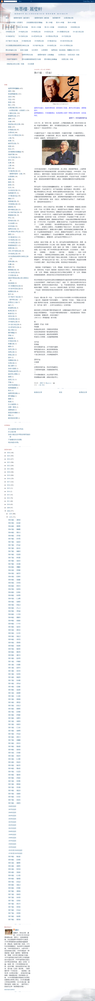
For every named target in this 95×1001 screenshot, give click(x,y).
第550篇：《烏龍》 (15, 778)
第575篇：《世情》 (15, 907)
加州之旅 (11, 349)
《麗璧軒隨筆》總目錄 (41, 18)
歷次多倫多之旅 (11, 50)
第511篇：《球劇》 (15, 661)
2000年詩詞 (12, 831)
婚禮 (9, 377)
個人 (9, 105)
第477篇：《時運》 (15, 557)
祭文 (9, 390)
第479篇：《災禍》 (15, 564)
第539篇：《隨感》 (15, 746)
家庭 (9, 127)
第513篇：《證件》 (15, 668)
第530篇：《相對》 (15, 718)
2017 (8, 482)
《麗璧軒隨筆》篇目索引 (21, 18)
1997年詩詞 (12, 841)
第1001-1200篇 (36, 27)
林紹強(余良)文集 (14, 124)
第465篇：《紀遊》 (15, 523)
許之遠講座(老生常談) (15, 429)
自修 (9, 121)
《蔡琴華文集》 (13, 300)
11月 (10, 517)
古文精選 (31, 64)
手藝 (9, 382)
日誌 (9, 99)
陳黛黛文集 (12, 215)
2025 (8, 456)
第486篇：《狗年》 (15, 586)
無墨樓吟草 (56, 18)
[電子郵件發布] (53, 383)
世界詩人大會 (13, 302)
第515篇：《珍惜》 (15, 674)
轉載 (9, 179)
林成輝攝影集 (13, 94)
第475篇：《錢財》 (15, 551)
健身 (9, 346)
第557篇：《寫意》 (15, 800)
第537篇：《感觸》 (15, 740)
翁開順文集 (12, 291)
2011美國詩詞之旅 (63, 32)
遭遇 (9, 267)
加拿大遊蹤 (24, 50)
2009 (8, 508)
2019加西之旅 (39, 41)
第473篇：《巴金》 (15, 545)
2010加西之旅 (36, 32)
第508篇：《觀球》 (15, 652)
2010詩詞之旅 (48, 32)
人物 (40, 385)
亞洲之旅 (11, 363)
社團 (9, 264)
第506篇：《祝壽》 (15, 646)
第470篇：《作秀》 (15, 539)
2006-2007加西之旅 (14, 251)
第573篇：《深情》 (15, 900)
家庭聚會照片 (13, 245)
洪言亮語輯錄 (13, 385)
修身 (9, 182)
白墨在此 (11, 132)
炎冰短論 (11, 226)
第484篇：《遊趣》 (15, 580)
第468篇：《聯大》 (15, 532)
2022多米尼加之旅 (66, 41)
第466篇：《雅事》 (15, 526)
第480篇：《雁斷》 (15, 567)
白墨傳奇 (44, 50)
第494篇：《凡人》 (15, 608)
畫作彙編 (11, 333)
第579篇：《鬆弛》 (15, 919)
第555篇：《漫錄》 (15, 794)
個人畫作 (11, 366)
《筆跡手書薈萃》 (12, 59)
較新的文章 (38, 392)
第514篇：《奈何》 (15, 671)
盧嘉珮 (10, 338)
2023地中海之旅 (38, 45)
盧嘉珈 (10, 207)
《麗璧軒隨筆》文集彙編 (45, 55)
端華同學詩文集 (27, 55)
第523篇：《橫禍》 (15, 699)
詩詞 (9, 97)
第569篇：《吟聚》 (15, 888)
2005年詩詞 (12, 816)
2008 (8, 511)
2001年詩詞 (12, 828)
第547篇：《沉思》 (15, 771)
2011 (8, 501)
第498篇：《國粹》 (15, 617)
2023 (8, 462)
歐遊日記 (11, 313)
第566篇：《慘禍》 (15, 878)
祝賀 (9, 146)
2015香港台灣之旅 (52, 36)
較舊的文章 (83, 392)
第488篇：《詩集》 (15, 592)
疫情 (9, 185)
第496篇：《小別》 (15, 614)
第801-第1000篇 (22, 27)
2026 (8, 453)
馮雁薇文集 (12, 360)
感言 (9, 91)
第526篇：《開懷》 (15, 709)
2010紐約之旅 (23, 32)
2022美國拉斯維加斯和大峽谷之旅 (17, 45)
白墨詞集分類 (68, 18)
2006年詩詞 (12, 812)
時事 (9, 141)
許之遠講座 (12, 404)
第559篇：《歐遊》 (15, 856)
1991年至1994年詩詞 (15, 850)
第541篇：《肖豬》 (15, 753)
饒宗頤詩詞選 (13, 418)
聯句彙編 (11, 396)
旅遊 (9, 102)
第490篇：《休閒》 (15, 595)
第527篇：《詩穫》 (15, 712)
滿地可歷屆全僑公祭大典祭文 (18, 278)
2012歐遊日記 (10, 36)
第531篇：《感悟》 (15, 721)
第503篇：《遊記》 (15, 636)
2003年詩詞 (12, 822)
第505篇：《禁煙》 (15, 642)
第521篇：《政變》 (15, 693)
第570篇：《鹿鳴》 (15, 891)
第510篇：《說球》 (15, 658)
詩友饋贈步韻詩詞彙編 (34, 22)
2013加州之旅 (23, 36)
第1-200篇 (49, 22)
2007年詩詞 (12, 809)
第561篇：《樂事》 (15, 863)
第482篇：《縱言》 (15, 573)
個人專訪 (11, 330)
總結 (9, 198)
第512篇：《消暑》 (15, 665)
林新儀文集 (12, 201)
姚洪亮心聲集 (13, 374)
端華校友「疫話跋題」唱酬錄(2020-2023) (65, 50)
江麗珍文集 (12, 113)
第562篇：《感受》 (15, 866)
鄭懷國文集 (12, 270)
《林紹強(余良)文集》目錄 (15, 64)
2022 (8, 465)
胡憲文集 (11, 248)
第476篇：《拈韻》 (15, 554)
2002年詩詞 (12, 825)
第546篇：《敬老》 (15, 768)
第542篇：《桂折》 (15, 756)
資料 (9, 119)
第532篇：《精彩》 (15, 724)
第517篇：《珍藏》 (15, 680)
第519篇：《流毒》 (15, 686)
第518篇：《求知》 (15, 683)
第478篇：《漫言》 (15, 561)
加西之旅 (11, 352)
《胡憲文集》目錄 (66, 59)
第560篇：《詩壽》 (15, 860)
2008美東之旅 (75, 27)
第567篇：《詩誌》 (15, 882)
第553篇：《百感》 (15, 787)
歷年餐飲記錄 (13, 209)
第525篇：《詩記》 (15, 705)
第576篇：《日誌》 (15, 910)
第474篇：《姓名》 (15, 548)
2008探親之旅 (10, 32)
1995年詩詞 (12, 847)
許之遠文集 (12, 432)
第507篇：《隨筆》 (15, 649)
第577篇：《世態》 (15, 913)
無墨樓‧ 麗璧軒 (28, 9)
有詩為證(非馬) (13, 442)
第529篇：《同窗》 (15, 715)
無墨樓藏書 (12, 388)
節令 (9, 160)
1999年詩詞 (12, 834)
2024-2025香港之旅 (66, 45)
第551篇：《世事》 (15, 781)
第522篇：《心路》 (15, 696)
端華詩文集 (12, 229)
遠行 (9, 305)
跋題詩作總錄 (13, 412)
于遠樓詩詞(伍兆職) (15, 439)
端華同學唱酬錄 (13, 88)
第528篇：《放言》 (15, 627)
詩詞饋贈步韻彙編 (14, 152)
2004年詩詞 (12, 819)
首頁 (7, 18)
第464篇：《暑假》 (15, 520)
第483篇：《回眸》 (15, 576)
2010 (8, 504)
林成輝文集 (12, 308)
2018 (8, 478)
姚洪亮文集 (12, 143)
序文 (9, 218)
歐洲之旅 (11, 311)
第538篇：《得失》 (15, 743)
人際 (9, 165)
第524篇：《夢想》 (15, 702)
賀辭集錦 (11, 410)
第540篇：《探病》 (15, 749)
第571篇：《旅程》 (15, 894)
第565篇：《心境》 (15, 875)
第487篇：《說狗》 (15, 589)
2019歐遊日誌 (51, 41)
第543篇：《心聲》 (15, 759)
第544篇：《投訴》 (15, 762)
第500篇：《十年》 (15, 624)
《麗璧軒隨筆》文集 (15, 174)
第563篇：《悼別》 (15, 869)
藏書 (9, 399)
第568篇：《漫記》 (15, 885)
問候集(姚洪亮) (13, 371)
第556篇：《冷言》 (15, 797)
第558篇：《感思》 (15, 803)
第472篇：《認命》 (15, 542)
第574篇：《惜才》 (15, 904)
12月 (10, 514)
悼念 (43, 385)
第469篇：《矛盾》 (15, 536)
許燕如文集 (12, 341)
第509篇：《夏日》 (15, 655)
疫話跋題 (11, 283)
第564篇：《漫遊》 (15, 872)
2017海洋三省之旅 (12, 41)
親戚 (9, 401)
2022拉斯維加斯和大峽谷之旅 (18, 256)
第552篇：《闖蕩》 (15, 784)
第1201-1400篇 (49, 27)
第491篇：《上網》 (15, 598)
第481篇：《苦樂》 (15, 570)
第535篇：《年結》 (15, 734)
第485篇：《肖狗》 (15, 583)
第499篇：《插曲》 (15, 620)
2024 (8, 459)
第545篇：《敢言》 (15, 765)
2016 (8, 485)
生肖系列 (35, 50)
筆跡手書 (11, 154)
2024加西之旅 (51, 45)
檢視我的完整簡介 (9, 989)
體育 (9, 234)
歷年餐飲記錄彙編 (50, 59)
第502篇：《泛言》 (15, 633)
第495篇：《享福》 (15, 611)
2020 (8, 472)
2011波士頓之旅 (78, 32)
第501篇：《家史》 (15, 630)
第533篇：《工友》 (15, 727)
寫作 (9, 168)
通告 (9, 415)
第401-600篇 (72, 22)
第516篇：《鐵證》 (15, 677)
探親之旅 (11, 355)
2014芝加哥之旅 (36, 36)
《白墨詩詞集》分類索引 (14, 22)
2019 (8, 475)
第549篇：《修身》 (15, 775)
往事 (9, 163)
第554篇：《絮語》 (15, 790)
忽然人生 (11, 379)
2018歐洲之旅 (26, 41)
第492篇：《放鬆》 (15, 602)
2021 (8, 469)
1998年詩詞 (12, 838)
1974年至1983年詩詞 (15, 853)
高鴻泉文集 (12, 220)
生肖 (9, 187)
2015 (8, 488)
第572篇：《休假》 (15, 897)
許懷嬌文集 (12, 130)
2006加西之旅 (62, 27)
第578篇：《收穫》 (15, 916)
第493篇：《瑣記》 (15, 605)
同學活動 (11, 261)
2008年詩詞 (12, 806)
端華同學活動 (13, 393)
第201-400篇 (60, 22)
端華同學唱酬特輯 (12, 55)
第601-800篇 (10, 27)
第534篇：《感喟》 (15, 731)
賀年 (9, 357)
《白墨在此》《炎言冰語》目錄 (68, 55)
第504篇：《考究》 (15, 639)
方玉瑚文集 (12, 275)
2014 (8, 491)
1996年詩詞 (12, 844)
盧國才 (17, 930)
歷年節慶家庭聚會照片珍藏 (31, 59)
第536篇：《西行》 (15, 737)
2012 (8, 498)
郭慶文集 (11, 344)
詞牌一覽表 (12, 407)
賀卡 (9, 294)
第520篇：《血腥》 (15, 690)
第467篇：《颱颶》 (15, 529)
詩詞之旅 (11, 316)
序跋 (9, 335)
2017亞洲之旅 (66, 36)
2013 (8, 495)
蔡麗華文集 (12, 116)
